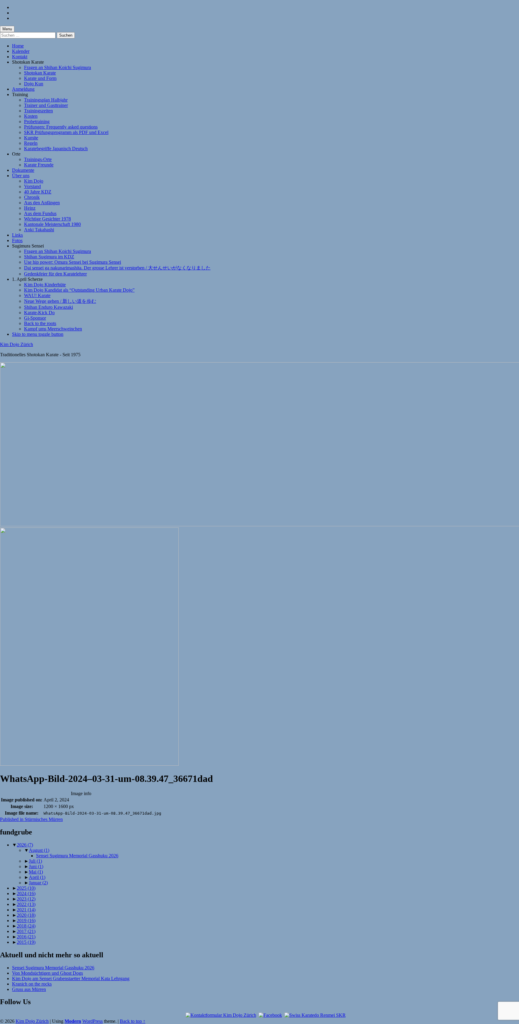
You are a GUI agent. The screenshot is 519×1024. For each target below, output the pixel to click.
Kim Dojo (33, 181)
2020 (26, 915)
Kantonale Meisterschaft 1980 (52, 224)
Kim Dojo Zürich (16, 344)
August (39, 850)
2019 (26, 920)
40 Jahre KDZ (37, 191)
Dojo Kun (33, 83)
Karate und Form (40, 78)
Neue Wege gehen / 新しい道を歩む (60, 301)
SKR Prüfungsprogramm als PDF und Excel (66, 132)
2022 (26, 904)
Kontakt (19, 56)
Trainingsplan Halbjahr (46, 99)
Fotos (17, 240)
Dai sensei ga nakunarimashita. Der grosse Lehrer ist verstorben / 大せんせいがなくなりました (117, 267)
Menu (7, 29)
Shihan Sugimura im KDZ (49, 256)
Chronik (32, 197)
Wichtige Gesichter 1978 (47, 218)
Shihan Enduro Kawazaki (48, 307)
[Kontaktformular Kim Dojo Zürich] (221, 1015)
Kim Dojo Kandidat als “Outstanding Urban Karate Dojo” (79, 290)
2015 (26, 942)
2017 (26, 931)
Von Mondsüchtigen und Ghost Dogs (47, 973)
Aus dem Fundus (40, 213)
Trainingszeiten (38, 110)
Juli (35, 861)
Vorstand (32, 186)
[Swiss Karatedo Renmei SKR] (315, 1015)
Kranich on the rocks (32, 983)
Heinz (29, 208)
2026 (25, 844)
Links (17, 235)
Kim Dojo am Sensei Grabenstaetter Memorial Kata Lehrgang (70, 978)
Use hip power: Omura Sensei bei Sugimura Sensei (72, 262)
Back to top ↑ (132, 1021)
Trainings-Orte (38, 159)
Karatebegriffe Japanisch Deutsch (56, 148)
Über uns (20, 175)
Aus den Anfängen (42, 202)
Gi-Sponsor (35, 318)
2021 (26, 909)
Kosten (31, 116)
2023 (26, 898)
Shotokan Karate (40, 72)
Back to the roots (40, 323)
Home (18, 45)
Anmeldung (23, 89)
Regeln (31, 143)
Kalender (20, 51)
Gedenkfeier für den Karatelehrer (55, 273)
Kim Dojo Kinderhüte (45, 284)
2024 (26, 893)
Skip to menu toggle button (37, 334)
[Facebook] (270, 1015)
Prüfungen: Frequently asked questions (61, 126)
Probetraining (37, 121)
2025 (26, 888)
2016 (26, 936)
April (37, 877)
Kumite (31, 137)
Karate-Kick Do (39, 312)
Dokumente (23, 170)
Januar (38, 882)
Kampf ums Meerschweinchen (53, 328)
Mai (36, 871)
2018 (26, 925)
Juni (36, 866)
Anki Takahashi (39, 229)
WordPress (92, 1021)
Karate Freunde (38, 164)
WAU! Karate (37, 295)
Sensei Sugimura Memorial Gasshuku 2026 (77, 855)
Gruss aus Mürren (29, 989)
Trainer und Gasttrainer (46, 105)
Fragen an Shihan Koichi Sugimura (57, 67)
